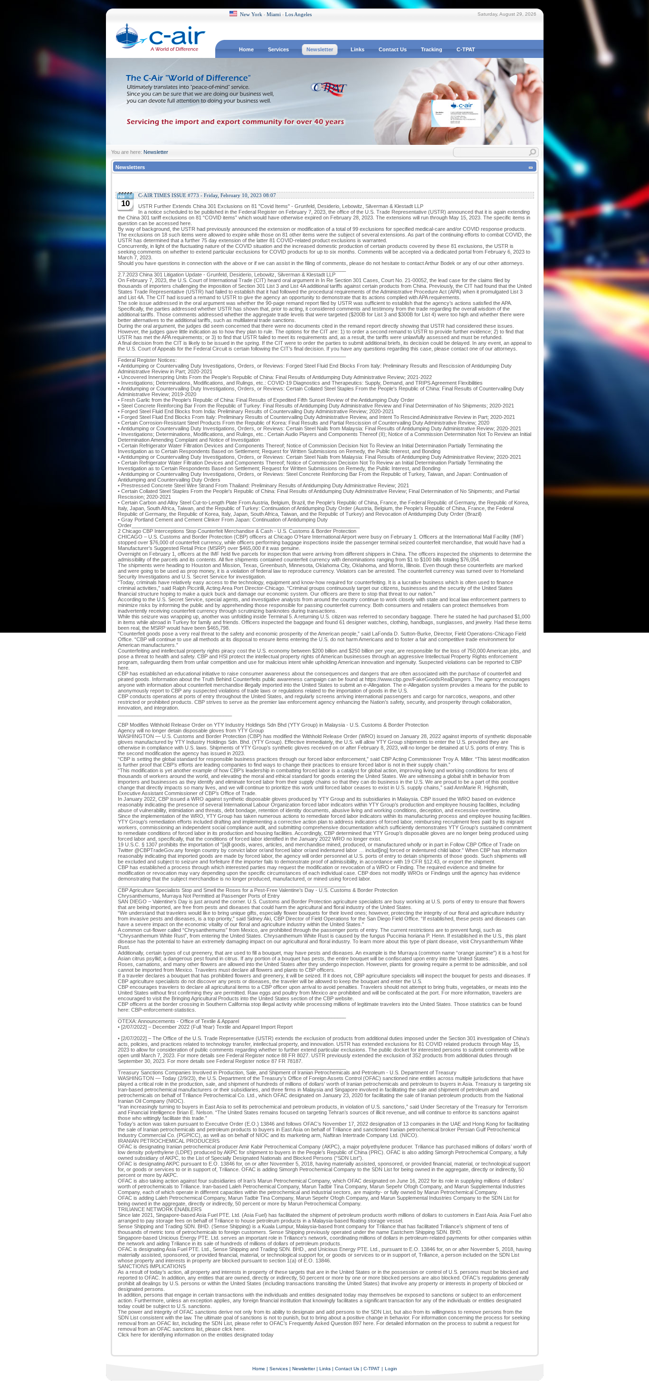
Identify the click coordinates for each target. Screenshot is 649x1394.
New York (251, 14)
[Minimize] (530, 169)
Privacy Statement (486, 1385)
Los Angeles (298, 14)
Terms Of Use (525, 1385)
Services (278, 1368)
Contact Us (347, 1368)
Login (391, 1368)
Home (258, 1368)
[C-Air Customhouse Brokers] (160, 50)
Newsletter (155, 152)
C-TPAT (371, 1368)
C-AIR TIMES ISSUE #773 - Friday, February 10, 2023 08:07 (207, 195)
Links (325, 1368)
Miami (274, 14)
